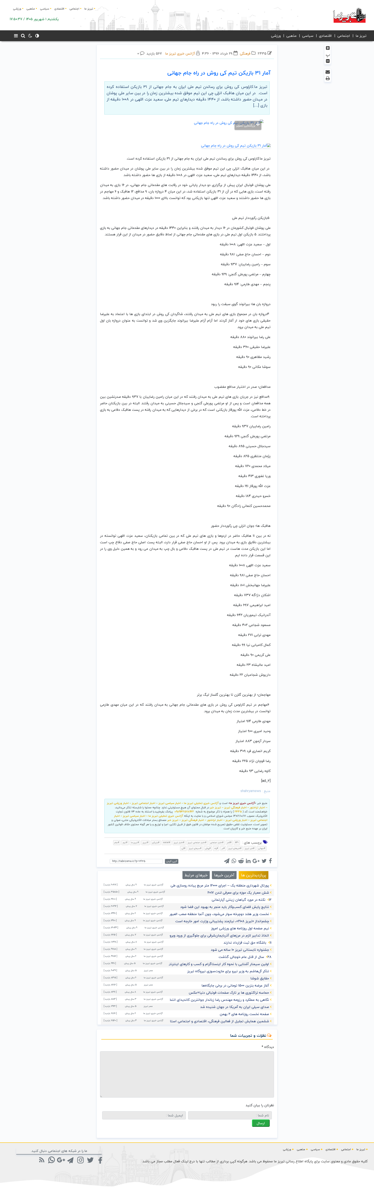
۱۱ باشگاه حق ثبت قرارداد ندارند (247, 943)
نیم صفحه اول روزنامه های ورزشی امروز (240, 928)
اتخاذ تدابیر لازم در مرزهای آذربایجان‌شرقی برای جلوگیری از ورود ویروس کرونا (213, 935)
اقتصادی (59, 8)
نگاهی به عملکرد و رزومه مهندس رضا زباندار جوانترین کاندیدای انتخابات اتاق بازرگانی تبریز (202, 1000)
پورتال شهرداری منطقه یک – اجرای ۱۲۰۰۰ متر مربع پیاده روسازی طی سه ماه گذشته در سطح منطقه (197, 885)
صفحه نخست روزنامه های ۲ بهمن (244, 1014)
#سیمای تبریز (195, 848)
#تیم (125, 842)
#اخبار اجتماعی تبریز (197, 842)
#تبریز (145, 842)
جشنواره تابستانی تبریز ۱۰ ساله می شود (240, 950)
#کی (183, 848)
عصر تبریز (148, 970)
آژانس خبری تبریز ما (180, 53)
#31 (237, 842)
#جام (116, 842)
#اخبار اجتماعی (216, 842)
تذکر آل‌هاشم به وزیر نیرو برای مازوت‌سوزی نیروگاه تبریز (228, 971)
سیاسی (44, 8)
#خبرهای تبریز (234, 848)
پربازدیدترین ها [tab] (253, 875)
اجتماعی (74, 8)
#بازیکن (155, 842)
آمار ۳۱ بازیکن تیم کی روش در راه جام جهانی (219, 73)
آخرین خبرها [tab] (224, 875)
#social (166, 842)
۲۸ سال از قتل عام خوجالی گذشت (245, 957)
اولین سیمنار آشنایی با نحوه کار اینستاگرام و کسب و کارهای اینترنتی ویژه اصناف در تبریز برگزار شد (196, 964)
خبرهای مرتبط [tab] (196, 875)
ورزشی (17, 8)
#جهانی (261, 848)
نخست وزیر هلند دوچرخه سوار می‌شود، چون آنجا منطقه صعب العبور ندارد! (215, 914)
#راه (216, 848)
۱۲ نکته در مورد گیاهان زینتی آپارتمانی (241, 900)
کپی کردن (171, 861)
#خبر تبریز (249, 848)
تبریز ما (88, 8)
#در (223, 848)
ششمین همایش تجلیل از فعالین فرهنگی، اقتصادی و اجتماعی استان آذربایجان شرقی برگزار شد (199, 1021)
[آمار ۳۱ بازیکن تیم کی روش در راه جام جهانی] (236, 145)
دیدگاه (268, 1047)
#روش (208, 848)
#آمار (229, 842)
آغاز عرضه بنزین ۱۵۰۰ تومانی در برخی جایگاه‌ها (235, 985)
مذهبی (30, 8)
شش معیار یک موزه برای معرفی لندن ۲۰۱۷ (238, 892)
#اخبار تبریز (179, 842)
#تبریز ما (135, 842)
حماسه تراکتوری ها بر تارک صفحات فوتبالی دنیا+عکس (229, 993)
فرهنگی (245, 53)
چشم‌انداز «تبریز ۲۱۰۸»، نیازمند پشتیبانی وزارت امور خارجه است (222, 921)
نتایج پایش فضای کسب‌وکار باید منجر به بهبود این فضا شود (224, 907)
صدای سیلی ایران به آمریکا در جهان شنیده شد (234, 1007)
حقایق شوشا (259, 978)
